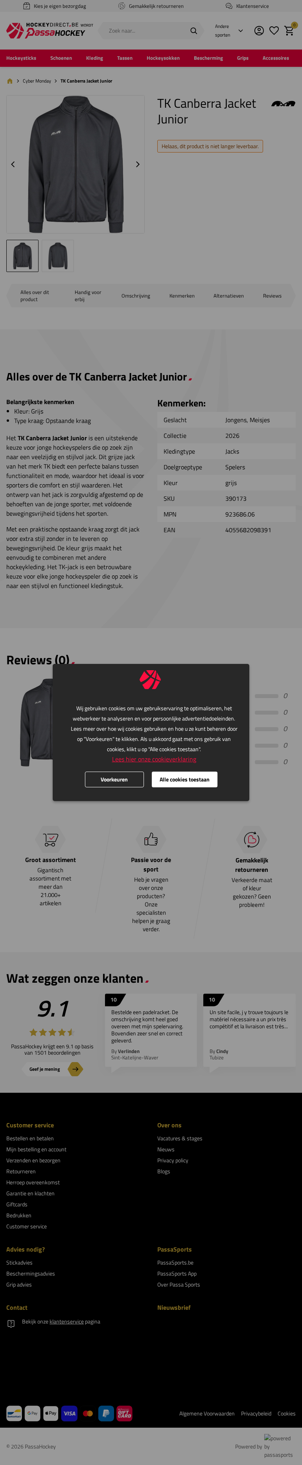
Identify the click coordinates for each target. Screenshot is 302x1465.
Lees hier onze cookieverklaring (154, 759)
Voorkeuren (114, 779)
